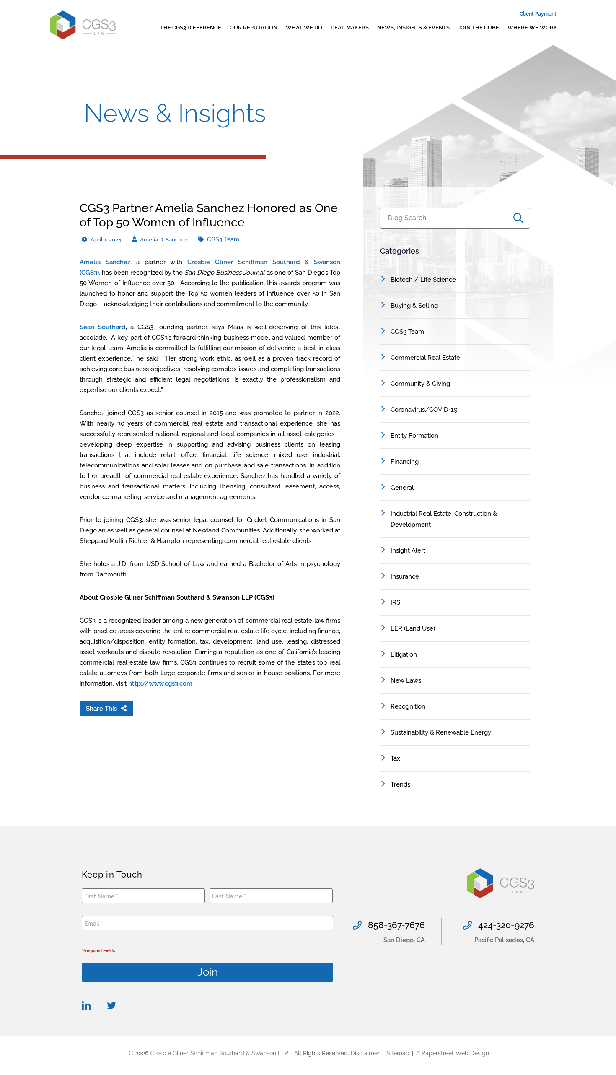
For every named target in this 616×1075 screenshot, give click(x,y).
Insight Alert (408, 550)
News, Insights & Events (413, 27)
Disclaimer (365, 1053)
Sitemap (397, 1053)
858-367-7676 (396, 925)
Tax (395, 758)
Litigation (404, 654)
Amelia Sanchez (105, 262)
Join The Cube (478, 27)
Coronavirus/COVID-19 (424, 409)
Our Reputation (253, 27)
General (402, 487)
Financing (405, 461)
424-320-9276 (506, 925)
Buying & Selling (414, 305)
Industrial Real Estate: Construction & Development (444, 519)
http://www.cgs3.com (160, 683)
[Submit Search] (521, 218)
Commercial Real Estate (425, 357)
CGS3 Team (407, 331)
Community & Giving (420, 383)
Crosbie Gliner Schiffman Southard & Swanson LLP (219, 1053)
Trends (400, 784)
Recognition (408, 706)
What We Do (304, 27)
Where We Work (532, 27)
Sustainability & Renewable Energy (441, 732)
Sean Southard (103, 327)
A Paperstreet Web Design (452, 1053)
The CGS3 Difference (190, 27)
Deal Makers (350, 27)
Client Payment (538, 14)
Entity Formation (414, 435)
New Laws (406, 680)
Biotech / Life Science (423, 279)
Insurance (405, 576)
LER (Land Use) (413, 628)
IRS (395, 602)
